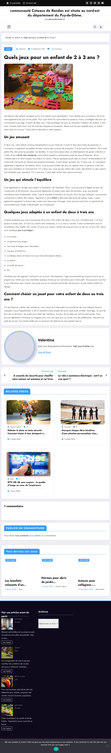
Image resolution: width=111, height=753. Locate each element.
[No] (107, 745)
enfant (54, 197)
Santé (17, 648)
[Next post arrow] (106, 375)
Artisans (19, 619)
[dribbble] (94, 2)
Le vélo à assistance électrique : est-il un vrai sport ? (80, 377)
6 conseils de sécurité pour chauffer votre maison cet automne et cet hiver (32, 377)
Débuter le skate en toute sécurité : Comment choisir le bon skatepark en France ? (26, 432)
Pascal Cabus (15, 427)
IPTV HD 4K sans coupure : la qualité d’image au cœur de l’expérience (26, 484)
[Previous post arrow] (5, 375)
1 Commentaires (56, 49)
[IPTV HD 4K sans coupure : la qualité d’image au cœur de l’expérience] (28, 464)
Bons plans (20, 676)
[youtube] (102, 2)
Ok (56, 749)
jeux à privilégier (25, 230)
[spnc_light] (101, 27)
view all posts (44, 352)
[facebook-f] (87, 2)
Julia (12, 478)
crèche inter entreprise (26, 155)
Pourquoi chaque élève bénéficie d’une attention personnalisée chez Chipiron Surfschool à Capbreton (79, 432)
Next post (62, 371)
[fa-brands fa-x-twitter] (91, 2)
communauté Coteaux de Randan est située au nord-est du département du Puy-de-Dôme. (54, 13)
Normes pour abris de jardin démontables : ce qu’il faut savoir (53, 580)
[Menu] (9, 27)
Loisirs (8, 49)
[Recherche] (95, 27)
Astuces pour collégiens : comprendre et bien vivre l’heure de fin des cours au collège (91, 583)
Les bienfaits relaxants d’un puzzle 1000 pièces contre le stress (18, 583)
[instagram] (98, 2)
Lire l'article (7, 642)
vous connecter (22, 535)
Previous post (47, 371)
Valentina (22, 49)
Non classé (10, 560)
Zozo (21, 589)
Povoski (67, 427)
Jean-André (100, 589)
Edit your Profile (81, 346)
